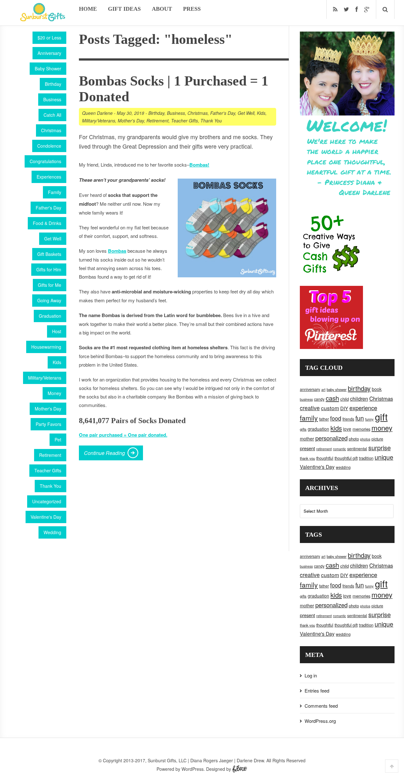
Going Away (49, 300)
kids (336, 428)
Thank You (50, 486)
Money (54, 393)
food (335, 418)
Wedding (52, 532)
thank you (307, 458)
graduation (318, 429)
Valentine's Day (46, 517)
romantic (339, 448)
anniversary (310, 389)
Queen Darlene (97, 113)
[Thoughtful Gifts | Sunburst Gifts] (42, 19)
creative (310, 408)
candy (319, 399)
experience (363, 408)
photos (365, 439)
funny (369, 419)
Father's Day (48, 207)
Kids (57, 362)
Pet (58, 439)
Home (88, 9)
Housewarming (46, 347)
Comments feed (321, 705)
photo (354, 439)
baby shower (337, 389)
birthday (359, 388)
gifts (303, 429)
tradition (366, 458)
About (162, 9)
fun (359, 418)
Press (192, 9)
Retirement (50, 455)
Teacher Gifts (47, 470)
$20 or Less (49, 37)
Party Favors (48, 424)
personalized (331, 438)
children (359, 398)
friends (348, 419)
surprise (379, 447)
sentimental (357, 448)
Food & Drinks (47, 223)
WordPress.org (320, 720)
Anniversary (49, 53)
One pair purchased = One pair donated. (123, 434)
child (344, 399)
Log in (311, 675)
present (307, 448)
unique (384, 457)
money (381, 427)
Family (54, 192)
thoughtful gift (346, 458)
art (323, 389)
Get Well (52, 238)
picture (377, 439)
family (309, 417)
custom (330, 408)
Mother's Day (48, 408)
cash (332, 398)
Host (56, 331)
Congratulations (45, 161)
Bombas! (199, 164)
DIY (344, 408)
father (324, 419)
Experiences (49, 177)
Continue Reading (104, 453)
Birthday (53, 84)
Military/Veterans (44, 378)
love (347, 429)
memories (361, 429)
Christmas (51, 130)
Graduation (50, 316)
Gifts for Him (48, 269)
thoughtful (324, 458)
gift (381, 416)
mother (307, 438)
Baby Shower (48, 68)
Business (52, 99)
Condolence (49, 146)
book (377, 389)
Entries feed (317, 690)
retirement (324, 448)
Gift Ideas (124, 9)
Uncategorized (46, 501)
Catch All (52, 115)
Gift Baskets (49, 254)
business (306, 399)
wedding (343, 467)
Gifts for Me (49, 285)
